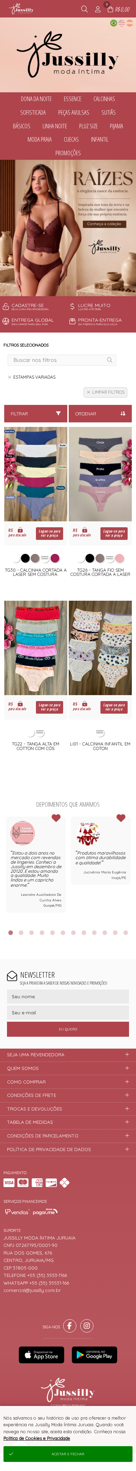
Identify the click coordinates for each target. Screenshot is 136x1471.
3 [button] (78, 287)
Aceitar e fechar (68, 1454)
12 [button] (125, 932)
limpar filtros (108, 392)
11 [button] (115, 932)
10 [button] (104, 932)
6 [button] (62, 932)
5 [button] (52, 932)
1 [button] (57, 287)
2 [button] (68, 287)
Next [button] (131, 869)
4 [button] (41, 932)
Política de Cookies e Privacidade (36, 1438)
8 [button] (83, 932)
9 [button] (94, 932)
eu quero (68, 1029)
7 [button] (73, 932)
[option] (68, 228)
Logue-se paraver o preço (49, 533)
